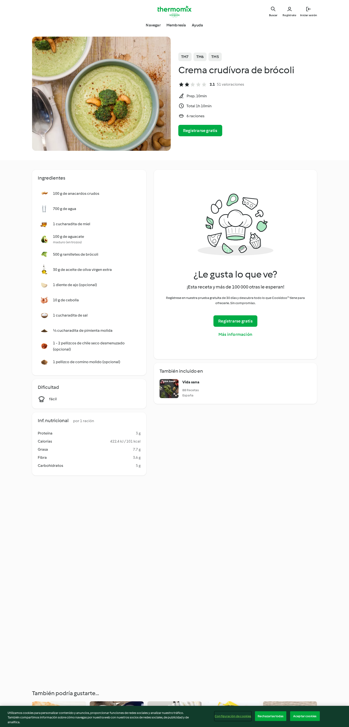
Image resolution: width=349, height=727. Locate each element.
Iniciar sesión (308, 15)
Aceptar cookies (304, 716)
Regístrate (289, 15)
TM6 (200, 56)
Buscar (273, 15)
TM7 (185, 56)
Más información (235, 334)
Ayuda (197, 25)
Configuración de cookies (233, 716)
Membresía (176, 25)
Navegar (153, 25)
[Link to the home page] (174, 11)
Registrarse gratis (200, 130)
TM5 (215, 56)
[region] (174, 716)
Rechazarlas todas (270, 716)
